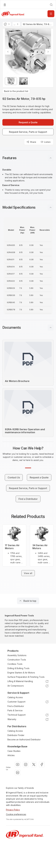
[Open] (50, 13)
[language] (4, 4)
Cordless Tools (14, 664)
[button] (28, 158)
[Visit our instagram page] (26, 764)
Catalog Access (15, 697)
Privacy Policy (13, 809)
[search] (51, 4)
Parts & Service (15, 710)
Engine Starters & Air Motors (21, 672)
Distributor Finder (15, 735)
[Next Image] (48, 52)
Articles (11, 755)
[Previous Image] (8, 52)
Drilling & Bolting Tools (18, 668)
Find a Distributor (15, 706)
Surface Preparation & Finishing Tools (26, 677)
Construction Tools (16, 659)
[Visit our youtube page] (17, 764)
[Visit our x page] (34, 764)
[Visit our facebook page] (42, 764)
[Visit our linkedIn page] (17, 772)
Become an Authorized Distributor (24, 739)
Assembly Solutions (16, 655)
